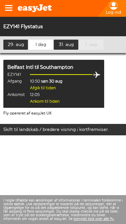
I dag (41, 44)
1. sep (91, 44)
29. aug (16, 44)
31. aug (66, 44)
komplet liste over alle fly (94, 219)
